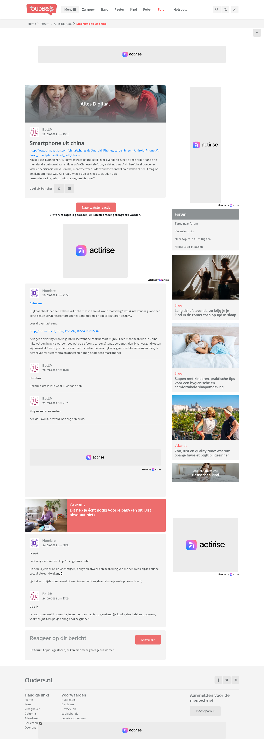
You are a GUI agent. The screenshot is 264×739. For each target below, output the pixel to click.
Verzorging (77, 504)
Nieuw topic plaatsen (189, 247)
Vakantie (181, 445)
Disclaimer (68, 704)
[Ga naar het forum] (225, 9)
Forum (162, 9)
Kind (133, 9)
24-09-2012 (49, 545)
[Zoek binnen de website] (217, 9)
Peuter (119, 9)
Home (32, 24)
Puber (147, 9)
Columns (31, 713)
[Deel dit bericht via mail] (69, 188)
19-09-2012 (49, 295)
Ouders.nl (39, 680)
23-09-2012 (49, 403)
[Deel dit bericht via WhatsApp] (59, 188)
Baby (104, 9)
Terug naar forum (186, 223)
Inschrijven (204, 711)
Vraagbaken (32, 709)
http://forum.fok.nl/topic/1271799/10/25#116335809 (64, 331)
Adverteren (32, 718)
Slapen (179, 305)
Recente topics (185, 231)
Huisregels (68, 700)
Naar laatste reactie (96, 207)
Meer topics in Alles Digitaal (193, 239)
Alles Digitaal (63, 24)
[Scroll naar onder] (257, 33)
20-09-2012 (49, 370)
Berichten (31, 723)
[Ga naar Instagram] (235, 680)
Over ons (30, 727)
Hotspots (180, 9)
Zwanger (88, 9)
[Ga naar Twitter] (227, 680)
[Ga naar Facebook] (218, 680)
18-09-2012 (49, 134)
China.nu (36, 303)
